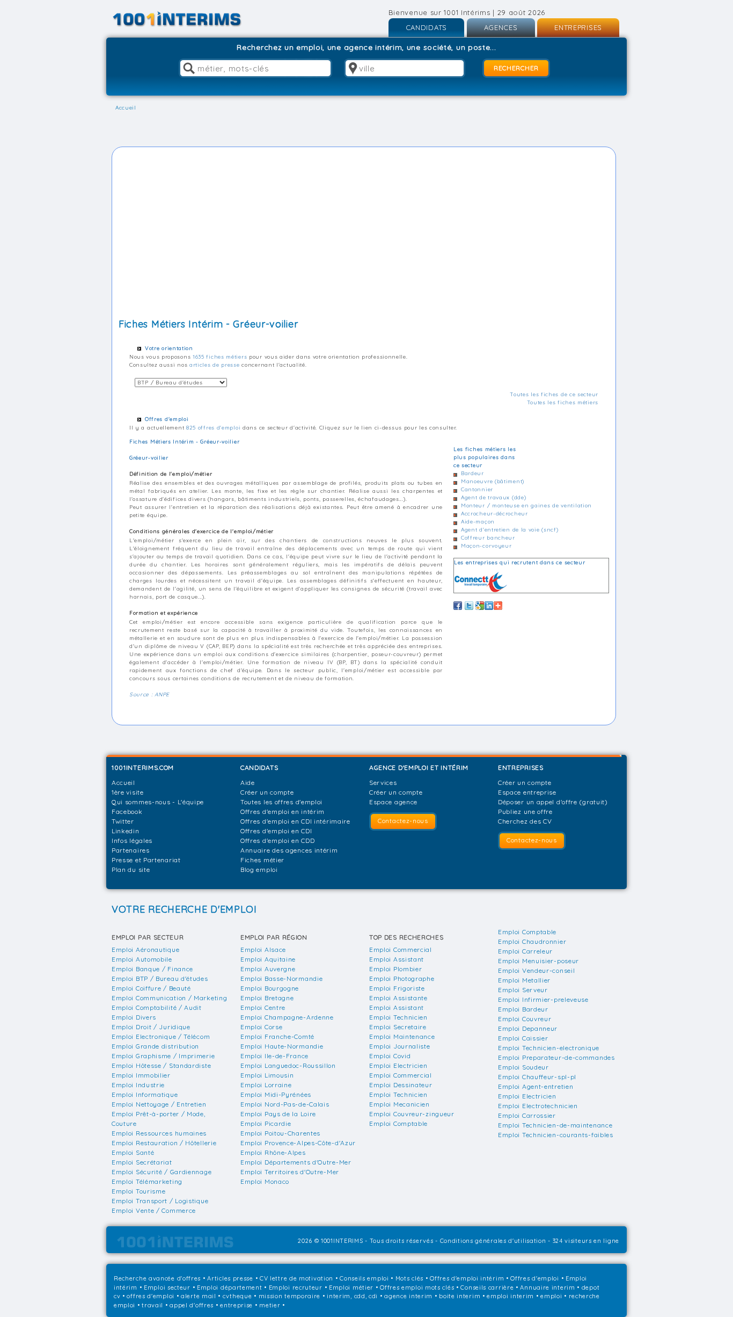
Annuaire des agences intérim (289, 850)
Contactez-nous (403, 821)
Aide (247, 782)
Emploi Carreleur (525, 951)
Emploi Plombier (395, 969)
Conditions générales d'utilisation (493, 1241)
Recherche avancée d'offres (157, 1278)
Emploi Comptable (398, 1123)
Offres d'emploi (534, 1278)
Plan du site (131, 869)
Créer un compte (267, 792)
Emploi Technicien (398, 1017)
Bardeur (472, 473)
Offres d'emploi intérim (467, 1278)
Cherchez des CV (525, 821)
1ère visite (128, 792)
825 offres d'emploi (213, 427)
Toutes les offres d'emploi (281, 802)
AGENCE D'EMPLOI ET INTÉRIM (418, 767)
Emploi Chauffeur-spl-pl (537, 1077)
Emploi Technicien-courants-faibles (555, 1135)
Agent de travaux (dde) (493, 497)
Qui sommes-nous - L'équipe (158, 802)
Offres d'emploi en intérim (282, 811)
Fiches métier (262, 860)
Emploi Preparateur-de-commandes (556, 1057)
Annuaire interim (547, 1287)
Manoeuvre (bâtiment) (492, 481)
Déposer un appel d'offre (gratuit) (553, 802)
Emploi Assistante (398, 998)
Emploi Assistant (396, 959)
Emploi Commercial (400, 949)
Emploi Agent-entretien (535, 1086)
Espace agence (393, 802)
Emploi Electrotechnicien (538, 1106)
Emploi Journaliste (399, 1046)
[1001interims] (188, 19)
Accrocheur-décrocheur (494, 513)
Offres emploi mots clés (417, 1287)
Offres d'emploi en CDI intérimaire (295, 821)
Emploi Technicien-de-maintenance (555, 1125)
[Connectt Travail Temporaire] (481, 582)
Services (383, 782)
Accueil (123, 782)
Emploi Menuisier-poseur (538, 961)
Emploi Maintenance (402, 1036)
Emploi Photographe (402, 978)
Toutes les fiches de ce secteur (554, 394)
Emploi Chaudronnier (532, 941)
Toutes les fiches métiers (563, 402)
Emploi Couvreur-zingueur (412, 1114)
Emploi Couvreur (525, 1019)
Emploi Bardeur (523, 1009)
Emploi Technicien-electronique (548, 1048)
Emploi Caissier (523, 1038)
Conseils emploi (364, 1278)
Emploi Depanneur (528, 1028)
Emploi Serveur (523, 990)
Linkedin (126, 831)
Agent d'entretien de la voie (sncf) (510, 529)
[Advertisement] (364, 234)
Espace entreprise (527, 792)
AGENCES (501, 27)
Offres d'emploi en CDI (276, 831)
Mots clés (409, 1278)
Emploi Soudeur (523, 1067)
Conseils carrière (487, 1287)
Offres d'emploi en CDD (277, 840)
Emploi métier (351, 1287)
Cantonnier (477, 489)
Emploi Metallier (524, 980)
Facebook (127, 811)
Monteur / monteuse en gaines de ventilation (526, 505)
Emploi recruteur (295, 1287)
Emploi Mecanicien (399, 1104)
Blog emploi (259, 869)
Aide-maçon (478, 521)
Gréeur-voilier (148, 457)
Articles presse (230, 1278)
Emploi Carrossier (527, 1115)
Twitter (123, 821)
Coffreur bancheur (488, 537)
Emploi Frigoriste (397, 988)
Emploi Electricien (398, 1065)
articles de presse (214, 364)
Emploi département (229, 1287)
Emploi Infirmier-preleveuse (543, 999)
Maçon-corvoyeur (486, 545)
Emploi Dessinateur (401, 1085)
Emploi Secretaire (398, 1027)
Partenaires (131, 850)
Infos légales (132, 840)
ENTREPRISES (578, 27)
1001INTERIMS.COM (143, 767)
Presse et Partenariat (146, 860)
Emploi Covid (390, 1056)
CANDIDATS (426, 27)
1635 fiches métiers (220, 356)
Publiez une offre (525, 811)
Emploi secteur (167, 1287)
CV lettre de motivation (296, 1278)
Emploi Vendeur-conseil (536, 970)
